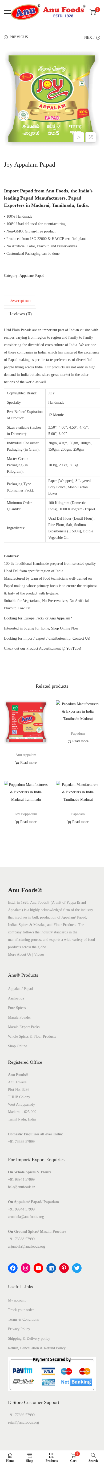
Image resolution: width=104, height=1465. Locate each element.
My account (17, 1300)
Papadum (78, 733)
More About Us (19, 954)
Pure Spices (17, 1008)
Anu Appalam (25, 755)
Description (19, 300)
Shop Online (17, 1046)
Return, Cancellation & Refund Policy (37, 1348)
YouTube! (73, 648)
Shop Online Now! (65, 628)
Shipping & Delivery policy (29, 1339)
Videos (39, 954)
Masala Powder (19, 1017)
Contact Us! (81, 638)
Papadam (78, 814)
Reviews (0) (20, 313)
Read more (28, 763)
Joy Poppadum (26, 814)
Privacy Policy (19, 1329)
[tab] (52, 300)
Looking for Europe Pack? (24, 618)
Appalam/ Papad (31, 276)
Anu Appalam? (60, 618)
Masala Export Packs (23, 1027)
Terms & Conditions (23, 1319)
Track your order (21, 1310)
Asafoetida (16, 998)
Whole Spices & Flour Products (32, 1037)
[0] (93, 12)
